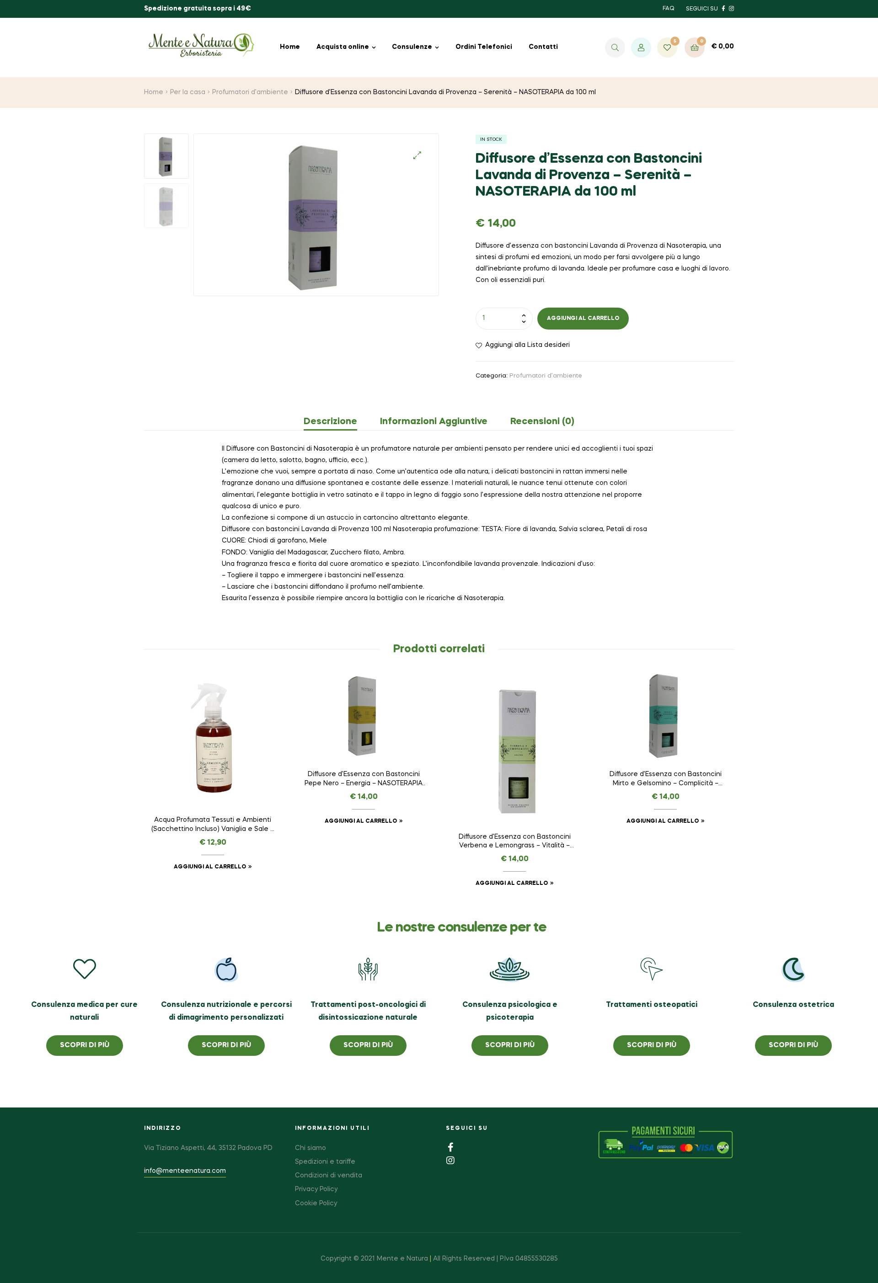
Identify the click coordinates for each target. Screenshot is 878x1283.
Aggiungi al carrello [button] (210, 867)
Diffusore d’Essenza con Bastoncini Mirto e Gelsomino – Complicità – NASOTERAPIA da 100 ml (666, 779)
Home (290, 47)
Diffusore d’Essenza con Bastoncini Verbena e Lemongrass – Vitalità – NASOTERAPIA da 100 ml (515, 842)
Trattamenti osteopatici (651, 1005)
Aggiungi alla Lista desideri (527, 345)
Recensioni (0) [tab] (542, 421)
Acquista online (342, 47)
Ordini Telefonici (483, 47)
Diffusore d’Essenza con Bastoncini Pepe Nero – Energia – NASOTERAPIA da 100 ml (364, 779)
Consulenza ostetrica (793, 1005)
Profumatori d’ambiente (250, 92)
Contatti (543, 47)
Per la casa (187, 92)
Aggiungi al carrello (583, 318)
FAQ (669, 8)
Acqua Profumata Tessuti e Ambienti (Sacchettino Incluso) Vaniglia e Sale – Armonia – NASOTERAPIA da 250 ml (212, 825)
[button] (417, 155)
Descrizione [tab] (330, 421)
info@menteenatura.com (185, 1171)
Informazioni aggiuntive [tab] (433, 421)
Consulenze (412, 47)
